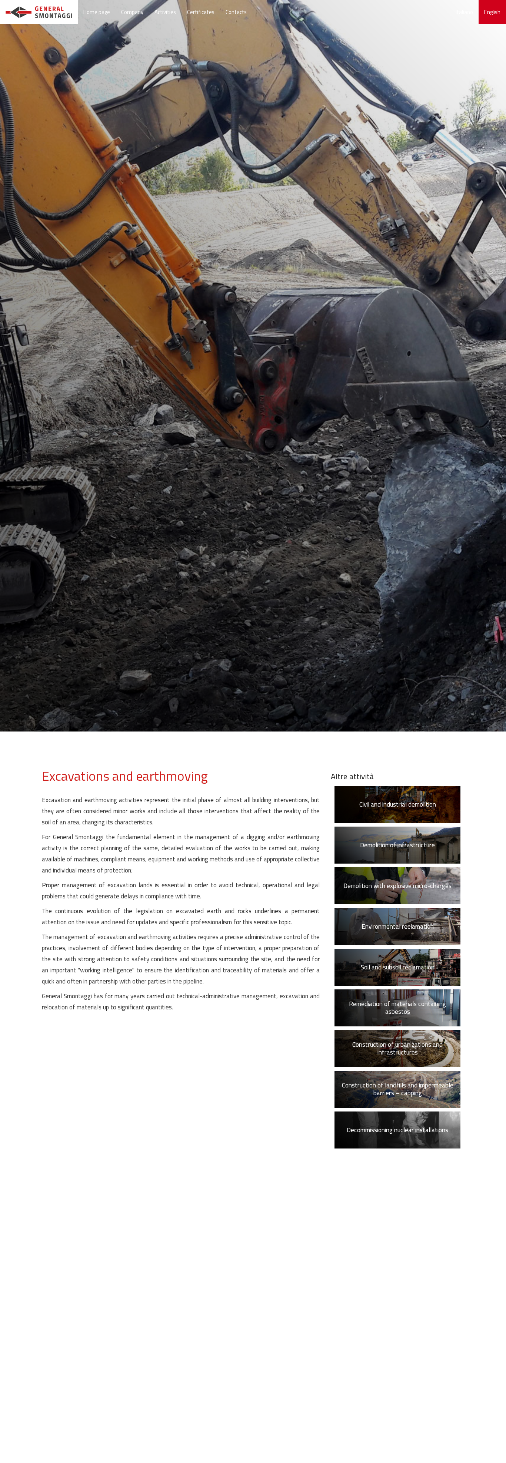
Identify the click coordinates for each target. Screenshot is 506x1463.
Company (132, 12)
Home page (96, 12)
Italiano (464, 12)
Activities (165, 12)
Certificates (200, 12)
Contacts (236, 12)
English (492, 12)
